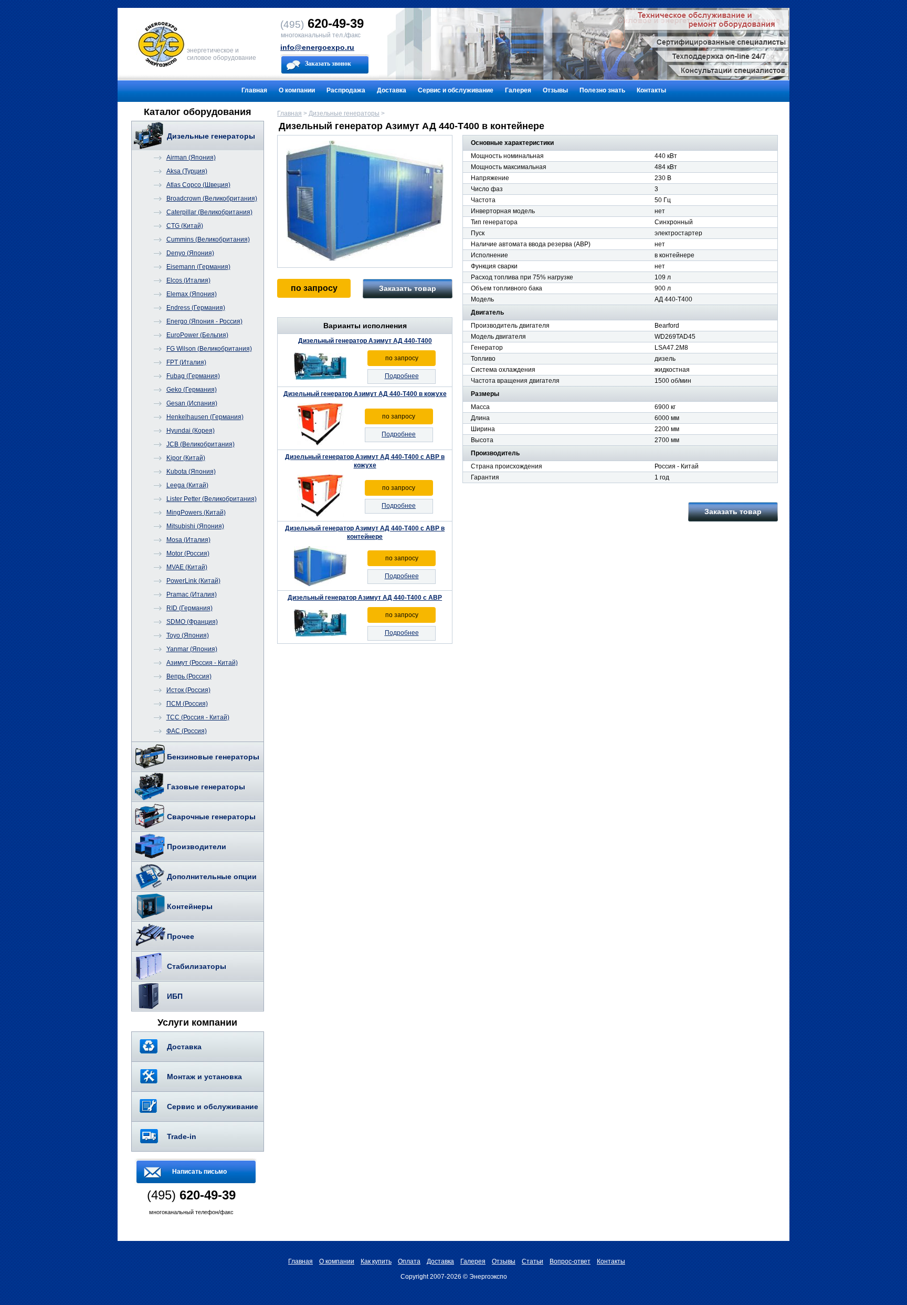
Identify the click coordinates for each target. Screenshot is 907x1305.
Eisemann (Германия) (198, 266)
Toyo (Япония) (187, 635)
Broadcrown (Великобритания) (211, 198)
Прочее (180, 936)
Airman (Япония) (191, 157)
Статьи (532, 1261)
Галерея (518, 90)
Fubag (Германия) (193, 376)
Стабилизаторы (196, 966)
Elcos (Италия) (188, 280)
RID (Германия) (189, 608)
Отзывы (555, 90)
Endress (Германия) (195, 307)
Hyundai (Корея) (190, 430)
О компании (297, 90)
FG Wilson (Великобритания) (209, 348)
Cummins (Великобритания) (208, 239)
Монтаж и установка (204, 1076)
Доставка (391, 90)
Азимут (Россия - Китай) (202, 662)
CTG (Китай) (184, 225)
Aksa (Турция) (186, 171)
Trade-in (181, 1136)
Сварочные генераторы (211, 816)
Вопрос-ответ (570, 1261)
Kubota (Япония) (191, 471)
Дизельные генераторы (211, 136)
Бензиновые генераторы (213, 757)
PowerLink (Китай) (193, 580)
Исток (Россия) (188, 690)
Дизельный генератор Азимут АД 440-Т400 (365, 340)
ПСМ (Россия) (187, 703)
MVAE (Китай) (186, 567)
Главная (254, 90)
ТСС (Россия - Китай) (197, 717)
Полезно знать (602, 90)
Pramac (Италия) (191, 594)
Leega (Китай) (187, 485)
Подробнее (402, 376)
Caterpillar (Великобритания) (209, 212)
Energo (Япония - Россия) (204, 321)
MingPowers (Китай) (196, 512)
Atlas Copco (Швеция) (198, 185)
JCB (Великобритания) (200, 444)
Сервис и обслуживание (455, 90)
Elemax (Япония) (191, 294)
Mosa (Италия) (188, 540)
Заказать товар (407, 288)
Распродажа (345, 90)
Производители (196, 846)
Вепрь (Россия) (189, 676)
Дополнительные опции (212, 876)
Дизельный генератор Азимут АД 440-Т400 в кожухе (365, 394)
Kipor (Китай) (185, 458)
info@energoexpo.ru (317, 47)
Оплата (409, 1261)
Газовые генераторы (206, 786)
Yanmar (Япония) (191, 649)
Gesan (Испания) (191, 403)
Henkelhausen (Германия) (205, 417)
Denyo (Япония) (190, 253)
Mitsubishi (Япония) (195, 526)
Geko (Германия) (191, 389)
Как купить (376, 1261)
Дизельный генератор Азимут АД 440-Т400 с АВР (365, 597)
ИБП (175, 996)
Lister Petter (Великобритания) (211, 499)
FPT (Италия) (186, 362)
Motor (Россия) (187, 553)
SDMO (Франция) (192, 621)
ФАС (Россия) (186, 731)
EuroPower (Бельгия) (197, 335)
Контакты (651, 90)
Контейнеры (190, 906)
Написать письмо (199, 1171)
